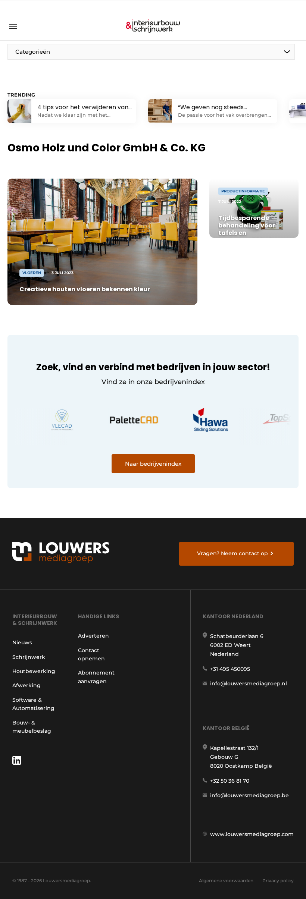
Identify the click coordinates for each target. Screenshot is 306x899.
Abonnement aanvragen (96, 676)
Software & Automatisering (33, 704)
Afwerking (26, 685)
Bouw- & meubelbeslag (31, 726)
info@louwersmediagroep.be (249, 795)
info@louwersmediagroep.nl (248, 683)
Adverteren (93, 635)
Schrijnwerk (28, 657)
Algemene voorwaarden (226, 880)
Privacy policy (278, 880)
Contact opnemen (91, 654)
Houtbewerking (33, 671)
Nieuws (22, 642)
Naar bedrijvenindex (153, 463)
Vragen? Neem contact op (232, 553)
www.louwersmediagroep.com (252, 834)
